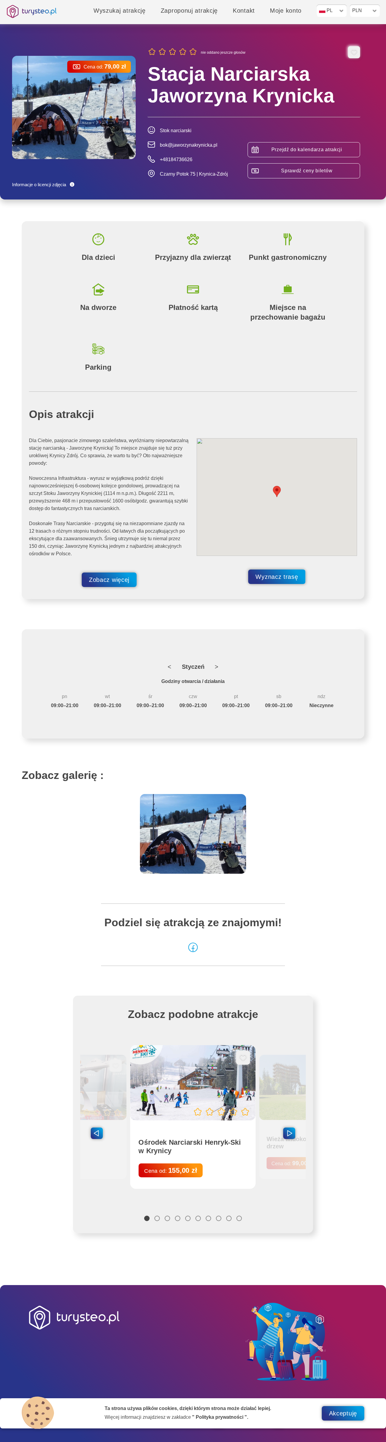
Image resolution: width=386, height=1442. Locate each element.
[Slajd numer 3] (167, 1218)
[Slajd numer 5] (188, 1218)
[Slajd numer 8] (218, 1218)
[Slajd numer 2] (157, 1218)
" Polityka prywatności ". (220, 1417)
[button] (277, 491)
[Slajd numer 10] (239, 1218)
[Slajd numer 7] (208, 1218)
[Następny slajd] (289, 1133)
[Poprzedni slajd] (97, 1133)
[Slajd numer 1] (147, 1218)
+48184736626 (176, 159)
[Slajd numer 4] (177, 1218)
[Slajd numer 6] (198, 1218)
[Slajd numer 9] (229, 1218)
